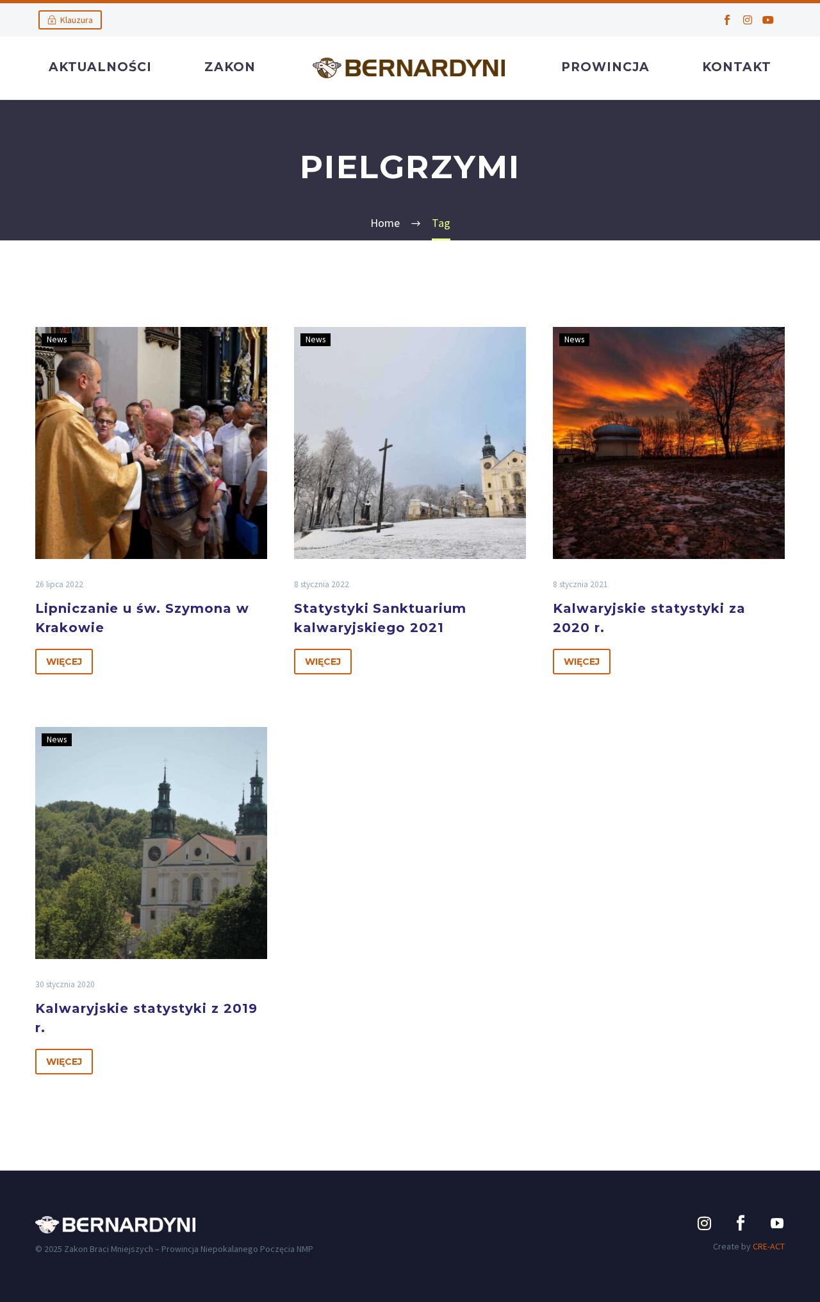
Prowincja (605, 67)
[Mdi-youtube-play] (777, 1223)
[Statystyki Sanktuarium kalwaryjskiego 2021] (410, 443)
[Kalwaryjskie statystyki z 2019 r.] (151, 843)
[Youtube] (768, 20)
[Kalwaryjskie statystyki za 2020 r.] (669, 443)
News (57, 339)
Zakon (230, 67)
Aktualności (100, 67)
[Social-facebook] (727, 20)
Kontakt (736, 67)
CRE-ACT (769, 1246)
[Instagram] (747, 20)
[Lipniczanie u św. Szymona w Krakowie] (151, 443)
